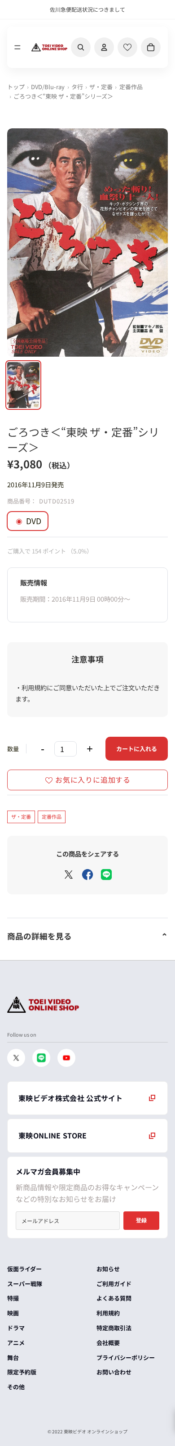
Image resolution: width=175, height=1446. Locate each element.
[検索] (81, 47)
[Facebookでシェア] (87, 874)
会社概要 (108, 1342)
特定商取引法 (113, 1328)
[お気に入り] (127, 47)
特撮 (13, 1298)
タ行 (77, 86)
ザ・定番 (101, 86)
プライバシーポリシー (125, 1357)
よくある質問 (113, 1298)
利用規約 (108, 1313)
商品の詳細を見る (39, 936)
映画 (13, 1313)
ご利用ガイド (113, 1283)
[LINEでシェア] (106, 874)
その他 (16, 1387)
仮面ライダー (24, 1269)
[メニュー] (17, 47)
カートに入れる (136, 748)
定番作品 (131, 86)
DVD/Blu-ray (48, 86)
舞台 (13, 1357)
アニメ (16, 1342)
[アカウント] (104, 47)
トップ (16, 86)
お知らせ (108, 1269)
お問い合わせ (113, 1372)
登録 (141, 1220)
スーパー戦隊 (24, 1283)
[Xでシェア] (68, 874)
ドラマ (16, 1328)
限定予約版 (21, 1372)
